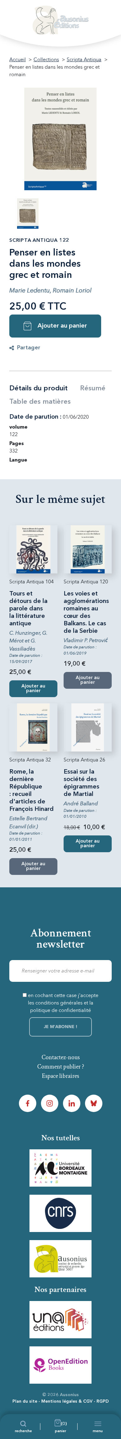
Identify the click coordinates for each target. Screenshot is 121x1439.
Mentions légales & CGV (66, 1401)
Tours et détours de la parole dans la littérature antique (28, 609)
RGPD (102, 1401)
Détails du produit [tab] (38, 388)
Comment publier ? (60, 1067)
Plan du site (24, 1401)
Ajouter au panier (62, 326)
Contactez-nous (61, 1057)
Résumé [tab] (92, 388)
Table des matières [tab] (40, 401)
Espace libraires (60, 1076)
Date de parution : (35, 417)
